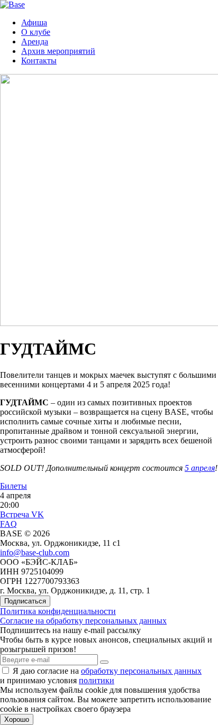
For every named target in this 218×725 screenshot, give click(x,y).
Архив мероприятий (58, 51)
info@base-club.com (34, 552)
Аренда (34, 41)
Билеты (13, 485)
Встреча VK (22, 514)
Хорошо (16, 719)
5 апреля (200, 467)
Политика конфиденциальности (58, 611)
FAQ (8, 523)
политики (96, 680)
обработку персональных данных (141, 670)
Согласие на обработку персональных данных (83, 620)
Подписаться (25, 601)
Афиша (34, 22)
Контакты (39, 60)
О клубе (35, 31)
